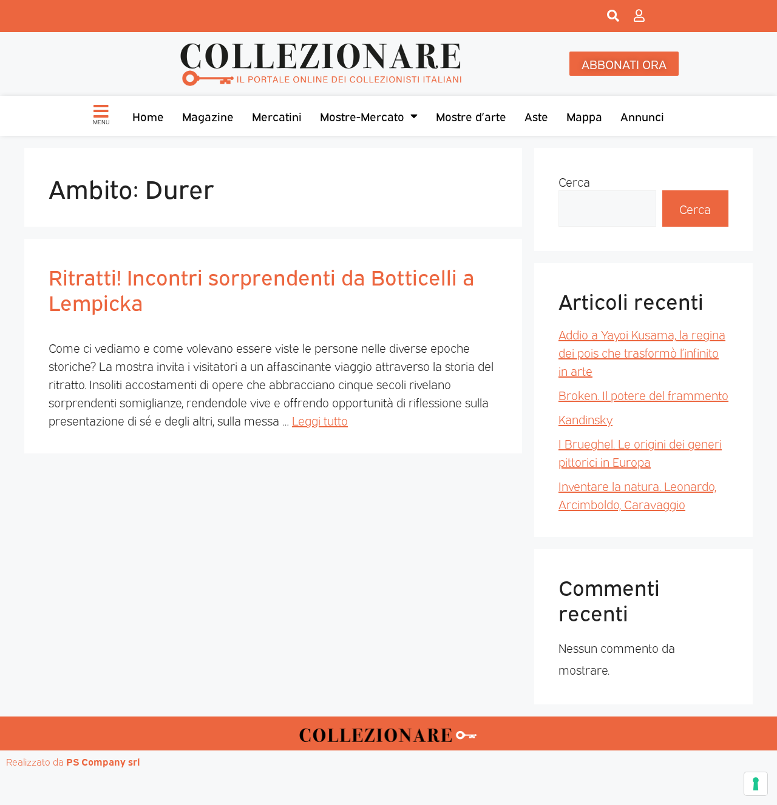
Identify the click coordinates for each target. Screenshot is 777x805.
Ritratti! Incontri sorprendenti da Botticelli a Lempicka (262, 288)
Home (148, 116)
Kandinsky (585, 419)
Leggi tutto (320, 420)
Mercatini (277, 116)
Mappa (584, 116)
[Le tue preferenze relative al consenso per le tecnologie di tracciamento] (755, 783)
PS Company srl (103, 761)
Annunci (642, 116)
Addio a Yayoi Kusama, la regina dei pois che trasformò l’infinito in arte (641, 352)
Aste (536, 116)
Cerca (574, 181)
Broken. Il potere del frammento (643, 394)
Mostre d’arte (471, 116)
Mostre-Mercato (362, 116)
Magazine (208, 116)
